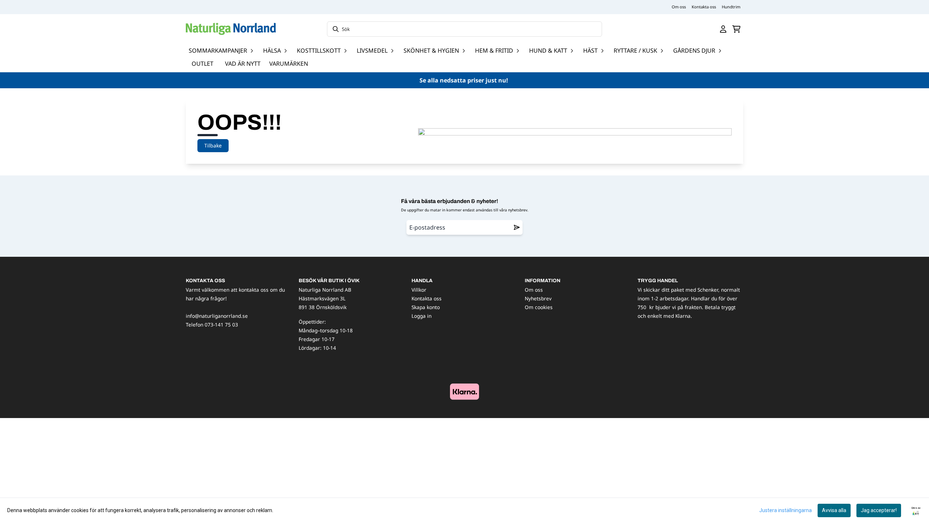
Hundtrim (731, 6)
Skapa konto (426, 307)
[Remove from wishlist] (517, 227)
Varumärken (288, 64)
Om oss (679, 6)
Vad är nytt (243, 64)
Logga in (421, 315)
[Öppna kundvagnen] (736, 29)
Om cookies (539, 307)
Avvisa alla (834, 510)
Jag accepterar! (879, 510)
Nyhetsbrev (538, 298)
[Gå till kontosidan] (723, 29)
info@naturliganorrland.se (217, 315)
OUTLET (202, 64)
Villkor (419, 289)
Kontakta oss (704, 6)
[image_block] (464, 392)
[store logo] (231, 29)
